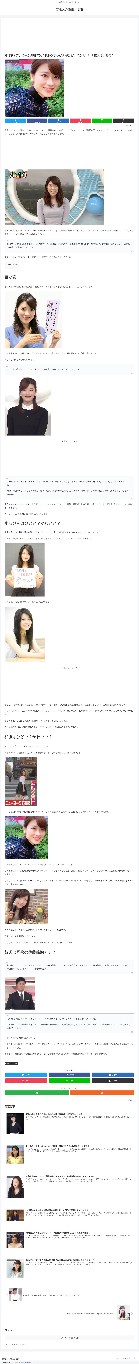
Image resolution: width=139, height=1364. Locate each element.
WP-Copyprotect (26, 1362)
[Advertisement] (69, 36)
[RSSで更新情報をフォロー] (102, 1092)
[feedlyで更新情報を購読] (37, 1092)
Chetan (16, 1362)
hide (16, 264)
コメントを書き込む (69, 1337)
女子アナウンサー (11, 1063)
